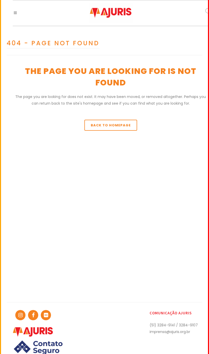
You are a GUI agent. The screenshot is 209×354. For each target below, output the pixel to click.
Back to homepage (111, 125)
